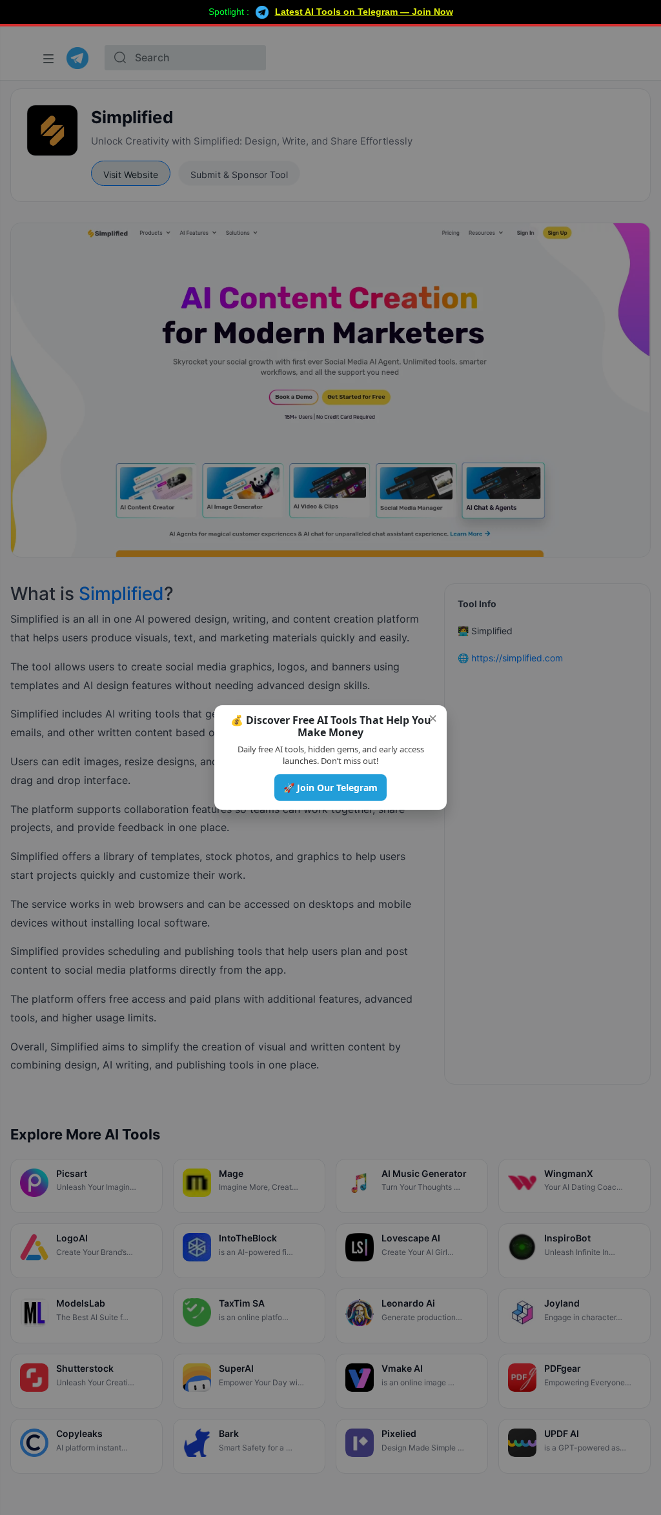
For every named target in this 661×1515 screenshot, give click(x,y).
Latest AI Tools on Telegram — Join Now (364, 11)
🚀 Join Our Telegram (330, 787)
